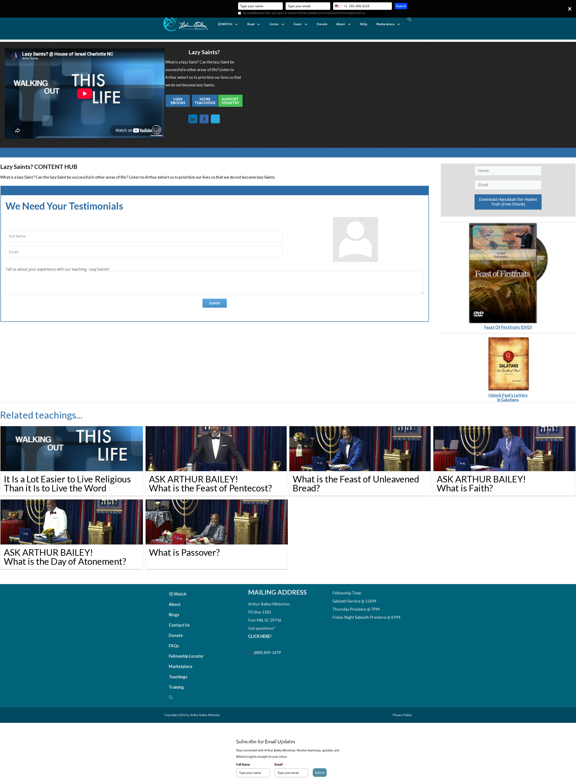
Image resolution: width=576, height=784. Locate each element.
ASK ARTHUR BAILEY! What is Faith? (481, 483)
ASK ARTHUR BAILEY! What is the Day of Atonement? (65, 557)
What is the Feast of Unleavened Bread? (356, 483)
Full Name (243, 764)
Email (278, 764)
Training (176, 687)
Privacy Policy (402, 715)
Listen (274, 24)
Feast (298, 24)
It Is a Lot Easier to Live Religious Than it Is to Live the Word (67, 483)
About (340, 24)
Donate (322, 24)
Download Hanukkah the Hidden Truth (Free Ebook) (508, 201)
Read (250, 24)
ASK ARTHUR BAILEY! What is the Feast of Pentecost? (210, 483)
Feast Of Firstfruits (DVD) (508, 327)
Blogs (174, 614)
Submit (401, 6)
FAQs (363, 24)
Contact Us (179, 625)
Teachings (178, 676)
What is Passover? (184, 552)
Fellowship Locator (186, 656)
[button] (228, 24)
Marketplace (385, 24)
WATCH (226, 24)
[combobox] (340, 6)
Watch (180, 593)
